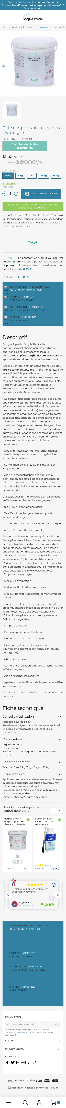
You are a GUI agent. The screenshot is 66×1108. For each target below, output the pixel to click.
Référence (10, 138)
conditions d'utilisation (33, 1032)
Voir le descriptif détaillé (17, 226)
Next (59, 810)
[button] (63, 5)
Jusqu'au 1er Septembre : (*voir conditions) (33, 5)
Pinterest (29, 277)
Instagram (35, 1064)
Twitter (13, 1064)
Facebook (8, 1064)
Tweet (25, 277)
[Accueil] (4, 27)
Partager (20, 277)
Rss (18, 1064)
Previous (53, 810)
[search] (25, 1102)
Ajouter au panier (44, 193)
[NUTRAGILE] (33, 241)
